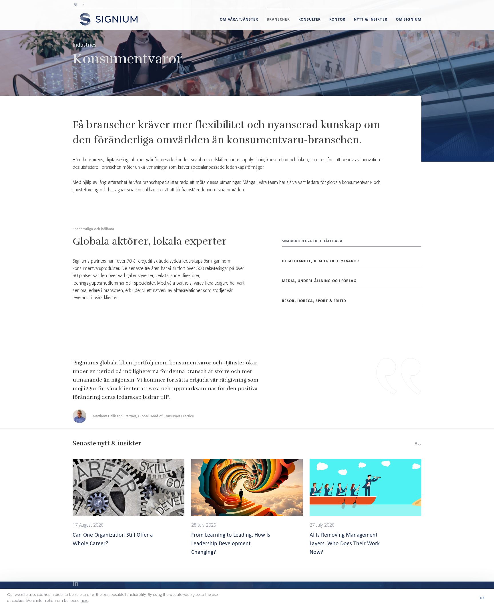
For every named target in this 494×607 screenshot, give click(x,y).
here (84, 601)
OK (482, 598)
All (418, 443)
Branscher (278, 19)
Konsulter (309, 19)
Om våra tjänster (239, 19)
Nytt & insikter (370, 19)
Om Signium (408, 19)
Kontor (337, 19)
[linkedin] (75, 584)
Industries (84, 44)
